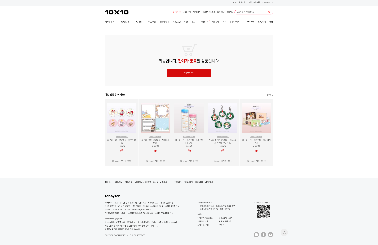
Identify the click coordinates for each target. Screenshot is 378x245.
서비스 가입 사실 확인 (163, 213)
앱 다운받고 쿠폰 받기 (261, 203)
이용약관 (129, 182)
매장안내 (209, 182)
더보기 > (270, 95)
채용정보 (119, 182)
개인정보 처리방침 (143, 182)
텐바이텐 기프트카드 (205, 218)
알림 (250, 2)
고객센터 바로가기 (204, 203)
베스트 (212, 12)
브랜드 (230, 12)
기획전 (205, 12)
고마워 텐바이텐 (203, 225)
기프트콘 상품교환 (226, 218)
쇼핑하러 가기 (189, 73)
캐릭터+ (196, 12)
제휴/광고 (188, 182)
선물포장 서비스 (203, 221)
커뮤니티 (177, 12)
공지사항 (199, 182)
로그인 (235, 2)
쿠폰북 (221, 225)
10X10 (116, 12)
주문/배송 (257, 2)
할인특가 (221, 12)
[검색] (269, 12)
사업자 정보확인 (171, 206)
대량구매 (187, 12)
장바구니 (267, 3)
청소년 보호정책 (160, 182)
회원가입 (242, 2)
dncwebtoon (122, 137)
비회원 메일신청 (225, 221)
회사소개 (109, 182)
